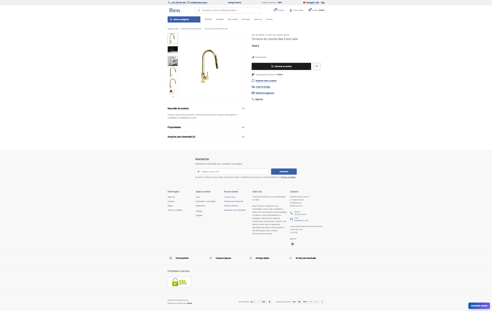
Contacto (269, 19)
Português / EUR (312, 2)
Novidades (220, 19)
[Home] (175, 10)
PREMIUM (208, 19)
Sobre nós (258, 19)
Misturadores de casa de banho (191, 29)
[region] (173, 66)
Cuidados (199, 215)
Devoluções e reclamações (206, 201)
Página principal (173, 29)
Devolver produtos (231, 206)
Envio (198, 197)
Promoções (246, 19)
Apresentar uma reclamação (235, 210)
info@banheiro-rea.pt (198, 2)
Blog (322, 2)
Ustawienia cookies (479, 305)
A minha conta (229, 197)
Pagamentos (200, 206)
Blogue (170, 206)
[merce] (189, 303)
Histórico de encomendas (233, 201)
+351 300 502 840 (178, 2)
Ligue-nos (259, 99)
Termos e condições (175, 210)
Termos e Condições (288, 177)
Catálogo (199, 211)
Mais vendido (233, 19)
